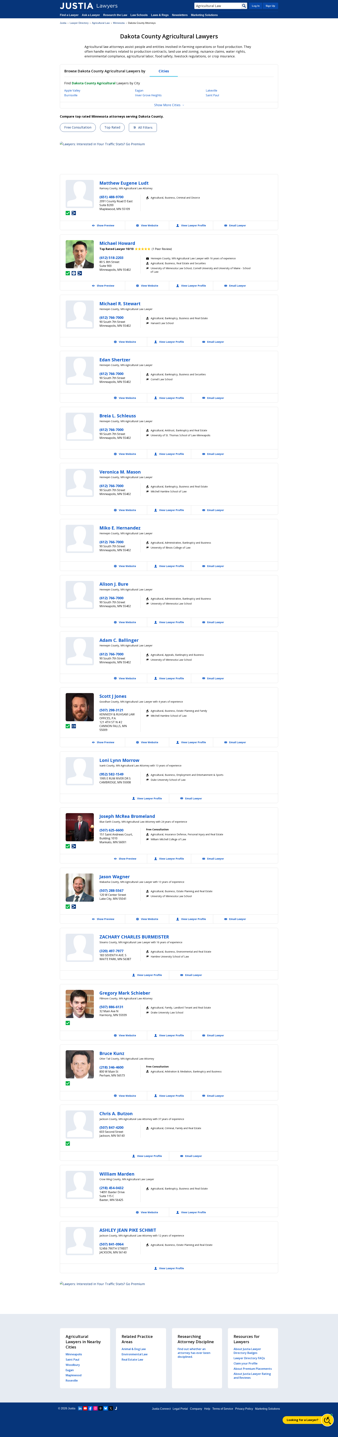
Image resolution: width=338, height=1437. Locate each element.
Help (207, 1408)
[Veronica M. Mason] (80, 483)
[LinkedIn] (80, 1408)
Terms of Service (222, 1408)
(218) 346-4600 (111, 1067)
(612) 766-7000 (111, 317)
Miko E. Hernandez (119, 528)
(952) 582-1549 (111, 774)
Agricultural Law (101, 22)
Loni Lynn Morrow (119, 760)
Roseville (72, 1380)
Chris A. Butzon (116, 1113)
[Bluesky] (106, 1408)
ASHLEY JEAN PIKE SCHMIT (127, 1230)
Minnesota (119, 22)
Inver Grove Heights (148, 95)
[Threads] (100, 1408)
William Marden (116, 1174)
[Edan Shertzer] (80, 371)
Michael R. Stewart (119, 303)
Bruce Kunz (111, 1053)
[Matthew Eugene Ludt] (80, 194)
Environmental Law (135, 1354)
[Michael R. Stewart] (80, 314)
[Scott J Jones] (80, 707)
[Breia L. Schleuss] (80, 427)
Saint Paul (212, 95)
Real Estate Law (132, 1359)
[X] (111, 1408)
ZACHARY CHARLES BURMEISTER (134, 937)
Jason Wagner (114, 876)
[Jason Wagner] (80, 888)
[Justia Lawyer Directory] (76, 6)
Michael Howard (117, 243)
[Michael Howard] (80, 254)
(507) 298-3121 (111, 710)
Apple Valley (72, 90)
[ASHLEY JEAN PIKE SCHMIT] (80, 1241)
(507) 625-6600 (111, 830)
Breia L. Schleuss (117, 416)
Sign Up (270, 5)
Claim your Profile (246, 1363)
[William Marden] (80, 1185)
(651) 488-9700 (111, 197)
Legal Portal (180, 1408)
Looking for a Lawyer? (302, 1420)
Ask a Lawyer (91, 15)
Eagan (139, 90)
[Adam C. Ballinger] (80, 651)
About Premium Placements (253, 1369)
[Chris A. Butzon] (80, 1124)
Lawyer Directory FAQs (249, 1358)
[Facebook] (90, 1408)
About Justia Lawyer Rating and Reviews (252, 1376)
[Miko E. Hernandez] (80, 539)
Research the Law (115, 15)
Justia (63, 22)
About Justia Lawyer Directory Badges (247, 1351)
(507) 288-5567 (111, 890)
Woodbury (73, 1365)
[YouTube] (85, 1408)
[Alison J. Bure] (80, 595)
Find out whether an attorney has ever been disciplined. (194, 1353)
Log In (256, 5)
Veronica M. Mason (120, 472)
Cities (164, 71)
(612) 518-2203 (111, 257)
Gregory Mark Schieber (124, 993)
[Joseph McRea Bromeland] (80, 827)
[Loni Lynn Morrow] (80, 771)
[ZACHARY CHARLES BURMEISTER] (80, 948)
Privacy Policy (244, 1408)
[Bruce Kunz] (80, 1064)
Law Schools (139, 15)
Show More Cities (167, 105)
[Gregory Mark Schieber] (80, 1004)
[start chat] (327, 1420)
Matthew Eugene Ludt (124, 183)
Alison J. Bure (113, 584)
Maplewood (74, 1375)
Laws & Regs (160, 15)
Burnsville (70, 95)
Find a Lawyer (69, 15)
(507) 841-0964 (111, 1244)
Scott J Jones (112, 696)
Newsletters (180, 15)
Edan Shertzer (114, 360)
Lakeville (211, 90)
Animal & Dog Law (134, 1349)
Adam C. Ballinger (119, 640)
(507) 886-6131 (111, 1006)
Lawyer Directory (79, 22)
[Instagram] (95, 1408)
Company (196, 1408)
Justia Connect (161, 1408)
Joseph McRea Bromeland (127, 816)
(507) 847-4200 (111, 1127)
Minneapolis (74, 1354)
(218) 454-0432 (111, 1187)
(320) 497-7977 (111, 950)
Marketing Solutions (204, 15)
